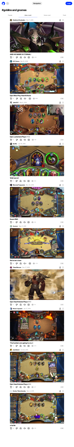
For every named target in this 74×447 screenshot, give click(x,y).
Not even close (15, 260)
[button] (11, 57)
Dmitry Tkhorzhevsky (19, 391)
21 (62, 140)
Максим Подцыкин (19, 185)
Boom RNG (14, 219)
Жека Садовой (17, 308)
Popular (10, 15)
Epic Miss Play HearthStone (20, 96)
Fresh (64, 15)
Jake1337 (16, 102)
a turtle (12, 425)
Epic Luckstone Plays (18, 137)
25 (62, 57)
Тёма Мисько (17, 267)
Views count (47, 15)
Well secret (14, 178)
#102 (28, 137)
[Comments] (21, 57)
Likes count (28, 15)
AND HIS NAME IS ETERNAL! (20, 54)
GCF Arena (16, 61)
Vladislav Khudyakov (19, 20)
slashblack (16, 349)
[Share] (60, 20)
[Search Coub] (7, 3)
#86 (29, 384)
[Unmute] (12, 49)
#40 (29, 302)
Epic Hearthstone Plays (19, 302)
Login (69, 3)
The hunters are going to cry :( (21, 343)
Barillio (15, 143)
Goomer (15, 226)
